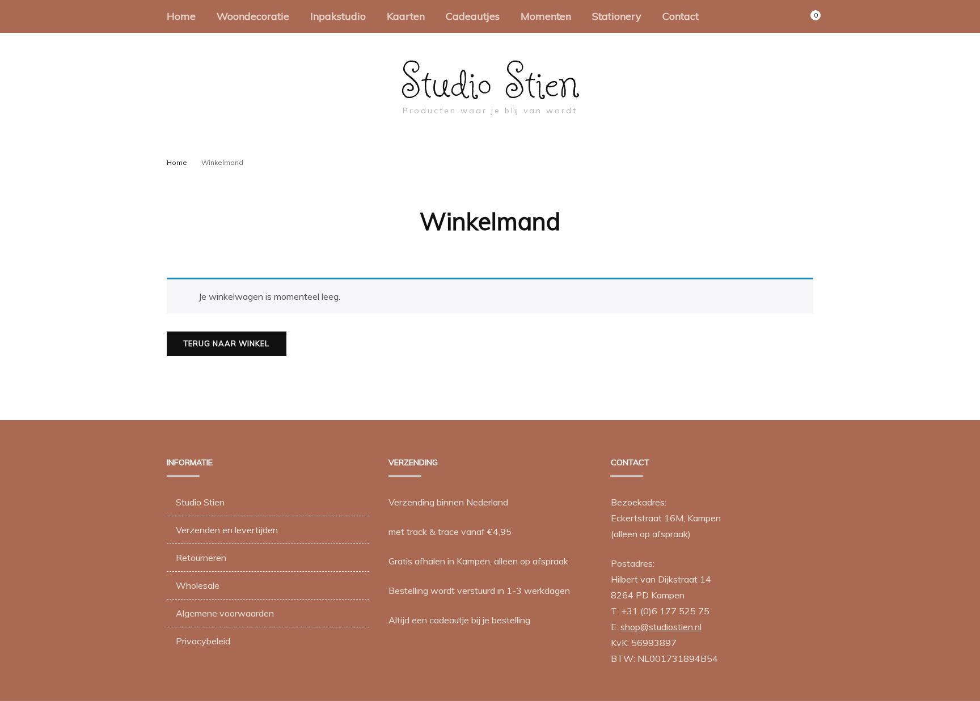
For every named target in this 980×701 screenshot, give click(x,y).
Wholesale (197, 585)
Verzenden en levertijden (227, 530)
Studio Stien (490, 81)
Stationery (616, 16)
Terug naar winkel (226, 343)
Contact (680, 16)
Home (181, 16)
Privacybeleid (203, 641)
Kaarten (406, 16)
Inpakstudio (338, 16)
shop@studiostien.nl (661, 626)
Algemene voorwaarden (225, 613)
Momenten (546, 16)
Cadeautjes (473, 16)
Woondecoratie (253, 16)
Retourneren (201, 557)
